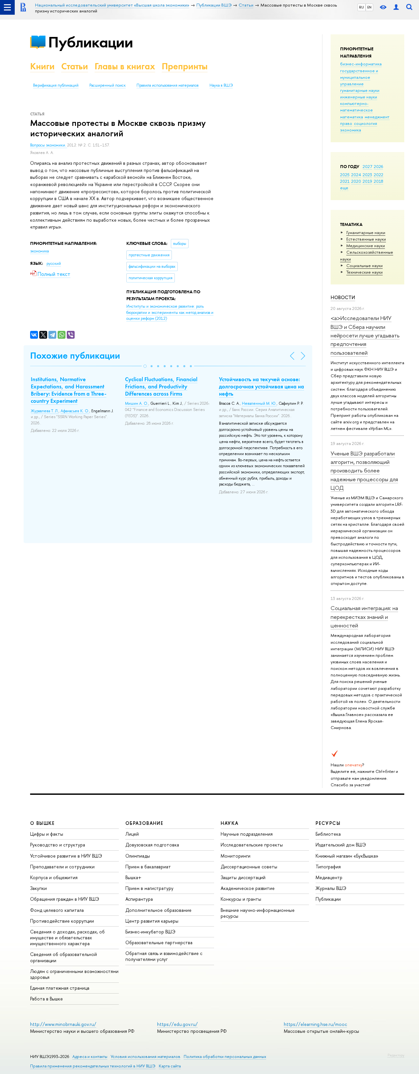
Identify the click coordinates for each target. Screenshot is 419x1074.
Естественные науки (366, 239)
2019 (367, 181)
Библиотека (328, 834)
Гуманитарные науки (365, 232)
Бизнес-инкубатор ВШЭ (150, 932)
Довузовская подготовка (152, 845)
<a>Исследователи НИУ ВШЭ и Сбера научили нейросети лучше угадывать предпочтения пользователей (365, 335)
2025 (345, 175)
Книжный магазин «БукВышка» (347, 856)
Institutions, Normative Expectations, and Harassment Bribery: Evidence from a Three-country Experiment (68, 390)
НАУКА (230, 823)
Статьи (74, 66)
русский (53, 263)
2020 (356, 181)
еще (344, 188)
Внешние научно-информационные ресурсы (258, 913)
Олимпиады (137, 856)
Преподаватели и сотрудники (62, 866)
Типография (328, 866)
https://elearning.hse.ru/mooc (315, 1024)
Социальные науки (364, 265)
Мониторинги (235, 856)
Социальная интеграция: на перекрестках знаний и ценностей (364, 616)
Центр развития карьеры (151, 921)
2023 (367, 175)
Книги (42, 66)
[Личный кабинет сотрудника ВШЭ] (396, 7)
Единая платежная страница (59, 988)
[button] (145, 366)
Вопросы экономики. (48, 145)
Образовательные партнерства (158, 942)
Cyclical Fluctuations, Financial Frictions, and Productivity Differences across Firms (161, 386)
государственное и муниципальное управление (359, 77)
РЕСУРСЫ (328, 823)
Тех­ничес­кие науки (364, 272)
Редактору (396, 1055)
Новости (343, 297)
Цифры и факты (46, 834)
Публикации (90, 42)
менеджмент (377, 117)
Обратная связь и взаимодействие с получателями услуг (163, 956)
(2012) (169, 312)
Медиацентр (329, 877)
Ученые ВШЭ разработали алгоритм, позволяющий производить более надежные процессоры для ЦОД (364, 470)
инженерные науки (358, 97)
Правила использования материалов (168, 85)
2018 (378, 181)
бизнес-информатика (361, 64)
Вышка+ (133, 877)
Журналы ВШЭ (331, 888)
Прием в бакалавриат (148, 866)
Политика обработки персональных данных (225, 1056)
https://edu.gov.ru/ (177, 1024)
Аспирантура (139, 899)
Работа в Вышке (46, 999)
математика (351, 117)
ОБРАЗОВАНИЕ (144, 823)
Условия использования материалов (145, 1056)
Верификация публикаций (56, 85)
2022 (378, 175)
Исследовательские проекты (252, 845)
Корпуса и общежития (54, 877)
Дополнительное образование (158, 910)
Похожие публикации (75, 355)
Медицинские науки (365, 245)
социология (365, 123)
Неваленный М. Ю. (259, 403)
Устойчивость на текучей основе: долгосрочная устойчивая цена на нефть (261, 386)
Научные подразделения (247, 834)
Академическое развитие (248, 888)
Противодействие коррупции (62, 921)
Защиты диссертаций (243, 877)
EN (369, 7)
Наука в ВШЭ (221, 85)
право (346, 123)
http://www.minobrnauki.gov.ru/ (63, 1024)
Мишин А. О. (136, 403)
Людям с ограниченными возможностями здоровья (74, 974)
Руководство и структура (57, 845)
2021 (345, 181)
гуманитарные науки (359, 90)
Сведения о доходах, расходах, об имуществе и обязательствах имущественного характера (67, 937)
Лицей (132, 834)
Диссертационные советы (249, 866)
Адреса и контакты (89, 1056)
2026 (378, 166)
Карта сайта (170, 1066)
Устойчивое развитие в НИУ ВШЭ (66, 856)
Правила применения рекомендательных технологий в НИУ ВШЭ (92, 1066)
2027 (367, 166)
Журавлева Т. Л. (45, 411)
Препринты (185, 66)
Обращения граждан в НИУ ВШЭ (64, 899)
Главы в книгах (125, 66)
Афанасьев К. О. (75, 411)
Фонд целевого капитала (57, 910)
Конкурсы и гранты (241, 899)
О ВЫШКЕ (42, 823)
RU (361, 7)
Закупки (38, 888)
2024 (356, 175)
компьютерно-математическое (356, 106)
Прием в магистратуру (149, 888)
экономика (350, 130)
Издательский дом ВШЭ (341, 845)
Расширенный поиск (107, 85)
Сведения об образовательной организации (63, 957)
